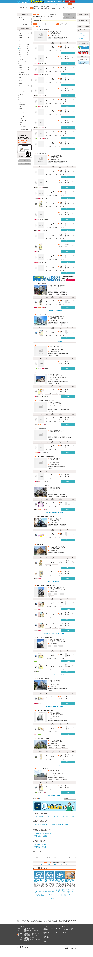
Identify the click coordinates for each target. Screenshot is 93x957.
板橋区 (63, 824)
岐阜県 (27, 934)
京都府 (30, 935)
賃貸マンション (47, 928)
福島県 (25, 929)
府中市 (59, 825)
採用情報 (74, 946)
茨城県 (36, 930)
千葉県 (34, 930)
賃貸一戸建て (58, 928)
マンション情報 (45, 936)
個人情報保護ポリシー (62, 946)
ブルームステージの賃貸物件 (42, 314)
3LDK (80, 40)
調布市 (65, 825)
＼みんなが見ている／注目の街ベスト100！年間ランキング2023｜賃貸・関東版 (60, 880)
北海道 (25, 928)
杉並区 (50, 824)
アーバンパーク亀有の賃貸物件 (43, 485)
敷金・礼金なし (82, 38)
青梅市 (55, 825)
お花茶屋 (45, 816)
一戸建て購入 (45, 932)
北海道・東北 (20, 928)
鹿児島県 (25, 940)
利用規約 (69, 946)
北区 (57, 824)
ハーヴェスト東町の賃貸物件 (42, 768)
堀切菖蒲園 (41, 816)
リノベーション (82, 35)
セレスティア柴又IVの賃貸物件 (43, 678)
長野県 (30, 933)
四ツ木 (49, 816)
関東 (18, 930)
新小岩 (67, 816)
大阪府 (25, 935)
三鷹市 (52, 825)
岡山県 (27, 937)
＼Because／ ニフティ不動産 (68, 928)
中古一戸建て (63, 864)
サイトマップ (65, 933)
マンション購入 (45, 930)
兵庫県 (27, 935)
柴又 (57, 816)
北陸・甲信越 (20, 933)
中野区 (47, 824)
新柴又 (64, 816)
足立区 (70, 824)
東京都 (25, 930)
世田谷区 (39, 824)
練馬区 (66, 824)
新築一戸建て (57, 864)
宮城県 (33, 928)
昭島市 (62, 825)
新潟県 (25, 933)
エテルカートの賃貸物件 (41, 283)
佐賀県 (27, 939)
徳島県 (39, 937)
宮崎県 (39, 939)
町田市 (69, 825)
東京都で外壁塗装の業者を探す (40, 847)
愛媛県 (27, 938)
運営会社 (55, 946)
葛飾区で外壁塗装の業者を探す (40, 846)
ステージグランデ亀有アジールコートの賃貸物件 (46, 585)
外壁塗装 (44, 941)
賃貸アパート (53, 928)
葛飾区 (35, 824)
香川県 (25, 938)
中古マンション (50, 864)
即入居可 (80, 33)
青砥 (73, 816)
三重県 (33, 934)
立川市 (44, 825)
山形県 (39, 928)
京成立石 (53, 816)
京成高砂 (36, 816)
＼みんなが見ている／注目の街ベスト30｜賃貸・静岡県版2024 (49, 880)
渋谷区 (43, 824)
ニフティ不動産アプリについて (68, 929)
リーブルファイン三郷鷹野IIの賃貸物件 (44, 637)
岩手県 (30, 928)
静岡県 (30, 934)
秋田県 (36, 928)
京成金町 (60, 816)
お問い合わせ (65, 930)
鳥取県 (30, 937)
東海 (18, 934)
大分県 (36, 939)
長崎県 (30, 939)
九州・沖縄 (20, 939)
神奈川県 (27, 930)
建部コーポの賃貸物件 (41, 544)
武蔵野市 (48, 825)
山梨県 (27, 933)
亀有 (70, 816)
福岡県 (25, 939)
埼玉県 (31, 930)
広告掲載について (66, 932)
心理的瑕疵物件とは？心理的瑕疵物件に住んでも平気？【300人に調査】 (69, 880)
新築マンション (43, 864)
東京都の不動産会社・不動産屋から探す (42, 836)
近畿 (18, 935)
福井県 (39, 933)
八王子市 (40, 825)
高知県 (30, 938)
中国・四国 (20, 937)
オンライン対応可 (82, 36)
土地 (67, 864)
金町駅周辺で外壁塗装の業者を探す (41, 844)
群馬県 (25, 931)
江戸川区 (36, 825)
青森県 (27, 928)
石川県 (36, 933)
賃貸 (43, 928)
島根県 (33, 937)
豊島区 (53, 824)
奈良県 (36, 935)
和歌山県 (39, 935)
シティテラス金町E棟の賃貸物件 (43, 738)
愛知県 (25, 934)
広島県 (25, 937)
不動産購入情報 (45, 929)
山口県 (36, 937)
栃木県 (39, 930)
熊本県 (33, 939)
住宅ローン (44, 940)
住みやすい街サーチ (46, 937)
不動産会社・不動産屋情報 (47, 934)
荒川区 (59, 824)
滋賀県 (33, 935)
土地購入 (44, 933)
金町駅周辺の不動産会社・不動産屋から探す (43, 833)
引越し (44, 942)
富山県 (33, 933)
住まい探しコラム (46, 938)
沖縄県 (28, 940)
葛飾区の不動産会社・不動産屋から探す (42, 835)
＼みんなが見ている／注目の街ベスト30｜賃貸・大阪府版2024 (38, 880)
